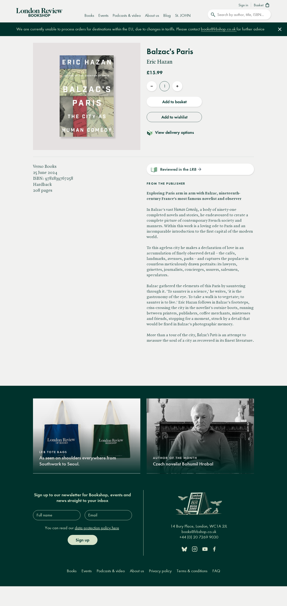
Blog (167, 15)
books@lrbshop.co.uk (219, 29)
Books (89, 15)
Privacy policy (160, 570)
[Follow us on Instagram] (194, 549)
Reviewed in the (178, 169)
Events (103, 15)
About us (152, 15)
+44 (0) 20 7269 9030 (198, 537)
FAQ (216, 570)
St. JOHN (183, 15)
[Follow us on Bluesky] (184, 549)
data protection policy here (97, 527)
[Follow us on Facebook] (214, 549)
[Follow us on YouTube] (205, 549)
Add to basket (174, 101)
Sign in (243, 5)
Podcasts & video (127, 15)
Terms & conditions (192, 570)
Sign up (82, 539)
